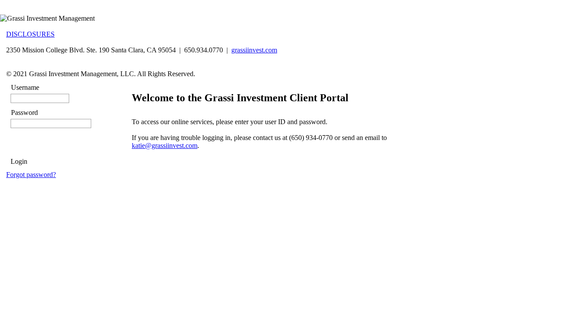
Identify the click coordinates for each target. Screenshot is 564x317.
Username (25, 87)
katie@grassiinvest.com (164, 145)
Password (24, 112)
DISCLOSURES (30, 34)
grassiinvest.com (254, 50)
